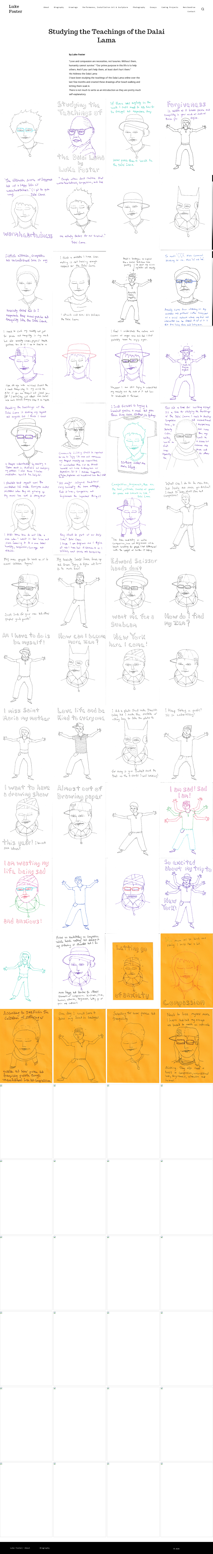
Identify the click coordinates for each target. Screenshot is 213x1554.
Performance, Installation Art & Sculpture (105, 7)
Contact (191, 11)
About (46, 7)
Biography (59, 7)
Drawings (73, 7)
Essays (153, 7)
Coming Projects (169, 7)
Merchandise (189, 7)
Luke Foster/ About (20, 1548)
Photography (139, 7)
